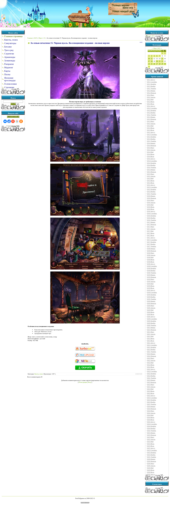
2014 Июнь (150, 154)
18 (152, 61)
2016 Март (150, 200)
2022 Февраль (151, 356)
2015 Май (150, 178)
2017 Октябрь (151, 242)
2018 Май (150, 257)
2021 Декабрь (151, 352)
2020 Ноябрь (151, 323)
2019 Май (150, 284)
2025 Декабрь (151, 457)
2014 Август (151, 159)
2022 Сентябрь (152, 371)
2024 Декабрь (151, 430)
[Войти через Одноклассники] (21, 121)
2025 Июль (150, 446)
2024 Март (150, 411)
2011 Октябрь (151, 84)
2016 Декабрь (151, 220)
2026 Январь (151, 459)
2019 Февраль (151, 277)
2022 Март (150, 358)
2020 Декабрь (151, 325)
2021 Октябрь (151, 347)
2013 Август (151, 132)
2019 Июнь (150, 286)
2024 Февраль (151, 409)
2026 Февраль (151, 461)
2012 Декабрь (151, 115)
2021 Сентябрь (152, 345)
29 (162, 64)
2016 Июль (150, 209)
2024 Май (150, 415)
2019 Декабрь (151, 299)
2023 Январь (151, 380)
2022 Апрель (151, 360)
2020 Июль (150, 314)
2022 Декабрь (151, 378)
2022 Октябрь (151, 373)
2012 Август (151, 106)
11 (152, 59)
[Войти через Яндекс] (13, 121)
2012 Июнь (150, 102)
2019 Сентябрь (152, 292)
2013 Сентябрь (152, 134)
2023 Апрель (151, 387)
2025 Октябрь (151, 452)
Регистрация (83, 382)
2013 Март (150, 121)
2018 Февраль (151, 251)
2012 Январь (151, 91)
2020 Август (151, 316)
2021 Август (151, 343)
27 (157, 64)
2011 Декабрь (151, 88)
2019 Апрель (151, 281)
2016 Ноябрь (151, 218)
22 (162, 61)
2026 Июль (150, 472)
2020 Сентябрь (152, 319)
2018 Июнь (150, 259)
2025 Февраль (151, 435)
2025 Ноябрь (151, 455)
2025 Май (150, 441)
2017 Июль (150, 235)
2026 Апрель (151, 466)
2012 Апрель (151, 97)
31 (44, 38)
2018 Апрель (151, 255)
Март (40, 38)
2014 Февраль (151, 145)
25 (152, 64)
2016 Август (151, 211)
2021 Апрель (151, 334)
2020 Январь (151, 301)
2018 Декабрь (151, 273)
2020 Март (150, 305)
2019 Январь (151, 275)
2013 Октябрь (151, 137)
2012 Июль (150, 104)
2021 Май (150, 336)
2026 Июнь (150, 470)
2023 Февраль (151, 382)
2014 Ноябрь (151, 165)
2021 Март (150, 332)
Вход (89, 382)
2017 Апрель (151, 229)
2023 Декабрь (151, 404)
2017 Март (150, 227)
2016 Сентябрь (152, 213)
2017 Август (151, 237)
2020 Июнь (150, 312)
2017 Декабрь (151, 246)
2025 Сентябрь (152, 450)
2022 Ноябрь (151, 376)
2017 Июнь (150, 233)
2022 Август (151, 369)
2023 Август (151, 395)
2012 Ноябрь (151, 112)
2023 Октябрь (151, 400)
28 (160, 64)
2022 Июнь (150, 365)
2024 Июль (150, 420)
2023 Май (150, 389)
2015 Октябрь (151, 189)
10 (149, 59)
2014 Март (150, 148)
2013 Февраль (151, 119)
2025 (35, 38)
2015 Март (150, 174)
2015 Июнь (150, 180)
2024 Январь (151, 406)
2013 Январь (151, 117)
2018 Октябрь (151, 268)
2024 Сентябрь (152, 424)
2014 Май (150, 152)
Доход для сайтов (150, 35)
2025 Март (150, 437)
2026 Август (151, 474)
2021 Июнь (150, 338)
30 (165, 64)
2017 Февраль (151, 224)
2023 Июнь (150, 391)
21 (160, 61)
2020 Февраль (151, 303)
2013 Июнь (150, 128)
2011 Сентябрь (152, 82)
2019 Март (150, 279)
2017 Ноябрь (151, 244)
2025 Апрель (151, 439)
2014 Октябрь (151, 163)
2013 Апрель (151, 123)
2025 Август (151, 448)
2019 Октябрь (151, 294)
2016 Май (150, 205)
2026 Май (150, 468)
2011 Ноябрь (151, 86)
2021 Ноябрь (151, 349)
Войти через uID (13, 116)
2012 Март (150, 95)
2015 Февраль (151, 172)
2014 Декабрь (151, 167)
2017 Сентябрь (152, 240)
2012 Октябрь (151, 110)
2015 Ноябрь (151, 191)
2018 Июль (150, 262)
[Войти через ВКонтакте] (5, 121)
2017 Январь (151, 222)
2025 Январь (151, 433)
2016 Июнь (150, 207)
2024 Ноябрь (151, 428)
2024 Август (151, 422)
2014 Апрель (151, 150)
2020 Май (150, 310)
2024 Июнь (150, 417)
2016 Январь (151, 196)
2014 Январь (151, 143)
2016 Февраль (151, 198)
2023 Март (150, 384)
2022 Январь (151, 354)
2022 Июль (150, 367)
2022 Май (150, 362)
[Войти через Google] (17, 121)
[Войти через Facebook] (9, 121)
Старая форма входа (13, 126)
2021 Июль (150, 341)
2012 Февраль (151, 93)
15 (162, 59)
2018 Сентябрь (152, 266)
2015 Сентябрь (152, 187)
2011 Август (151, 80)
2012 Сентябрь (152, 108)
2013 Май (150, 126)
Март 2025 (157, 48)
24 (149, 64)
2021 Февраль (151, 330)
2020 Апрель (151, 308)
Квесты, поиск (38, 374)
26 (154, 64)
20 (157, 61)
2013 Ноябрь (151, 139)
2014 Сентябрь (152, 161)
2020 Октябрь (151, 321)
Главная (29, 38)
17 (149, 61)
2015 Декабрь (151, 194)
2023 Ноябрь (151, 402)
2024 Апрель (151, 413)
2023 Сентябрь (152, 398)
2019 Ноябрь (151, 297)
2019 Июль (150, 288)
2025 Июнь (150, 444)
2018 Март (150, 253)
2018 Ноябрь (151, 270)
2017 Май (150, 231)
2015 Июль (150, 183)
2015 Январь (151, 169)
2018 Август (151, 264)
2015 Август (151, 185)
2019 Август (151, 290)
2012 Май (150, 99)
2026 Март (150, 463)
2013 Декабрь (151, 141)
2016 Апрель (151, 202)
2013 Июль (150, 130)
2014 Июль (150, 156)
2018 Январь (151, 248)
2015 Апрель (151, 176)
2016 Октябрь (151, 216)
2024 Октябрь (151, 426)
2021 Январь (151, 327)
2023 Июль (150, 393)
